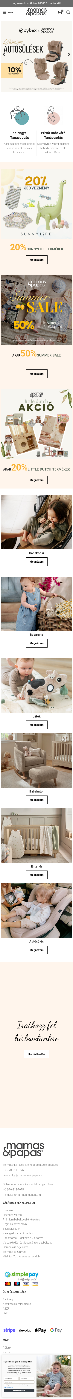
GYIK (6, 1311)
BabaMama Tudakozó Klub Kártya (23, 1236)
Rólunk (7, 1346)
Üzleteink (8, 1208)
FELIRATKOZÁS (36, 1052)
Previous (6, 54)
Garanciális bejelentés (15, 1245)
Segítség (8, 1297)
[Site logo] (36, 12)
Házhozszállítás (12, 1213)
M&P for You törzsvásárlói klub (21, 1254)
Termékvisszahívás (14, 1250)
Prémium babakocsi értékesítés (21, 1218)
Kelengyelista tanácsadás (18, 1231)
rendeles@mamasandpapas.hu (22, 1193)
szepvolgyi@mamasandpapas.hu (23, 1173)
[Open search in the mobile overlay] (68, 12)
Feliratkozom (19, 1390)
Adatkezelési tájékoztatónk (8, 1387)
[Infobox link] (19, 142)
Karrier (7, 1350)
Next (66, 54)
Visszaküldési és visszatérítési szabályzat (27, 1241)
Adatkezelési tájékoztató (17, 1302)
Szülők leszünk (11, 1227)
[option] (19, 133)
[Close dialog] (69, 1357)
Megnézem (37, 258)
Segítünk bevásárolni (15, 1222)
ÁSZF (6, 1307)
